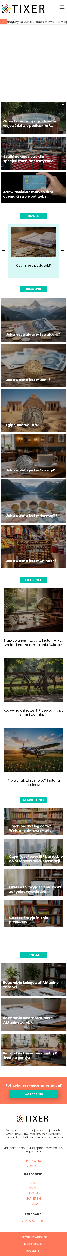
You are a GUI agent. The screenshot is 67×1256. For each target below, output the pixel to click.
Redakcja (33, 1161)
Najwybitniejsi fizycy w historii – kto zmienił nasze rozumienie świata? (33, 642)
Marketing (33, 800)
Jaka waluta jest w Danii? (28, 380)
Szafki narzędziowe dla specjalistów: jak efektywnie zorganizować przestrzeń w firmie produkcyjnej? (28, 158)
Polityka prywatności (33, 1237)
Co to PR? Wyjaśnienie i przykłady (29, 920)
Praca (33, 955)
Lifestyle (33, 580)
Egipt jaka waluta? (22, 425)
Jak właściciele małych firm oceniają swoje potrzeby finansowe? (28, 194)
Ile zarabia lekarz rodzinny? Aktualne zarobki (27, 1020)
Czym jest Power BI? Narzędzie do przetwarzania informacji (36, 858)
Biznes (34, 215)
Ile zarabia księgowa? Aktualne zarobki (31, 984)
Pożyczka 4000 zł (33, 1221)
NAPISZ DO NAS (33, 1094)
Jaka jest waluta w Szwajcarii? (33, 334)
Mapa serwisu (33, 1244)
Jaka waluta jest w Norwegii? (31, 515)
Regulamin (33, 1251)
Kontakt (33, 1166)
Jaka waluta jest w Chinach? (31, 561)
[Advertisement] (33, 63)
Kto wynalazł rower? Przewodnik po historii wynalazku (34, 712)
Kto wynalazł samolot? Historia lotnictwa (33, 782)
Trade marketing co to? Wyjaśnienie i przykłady (30, 828)
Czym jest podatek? (33, 265)
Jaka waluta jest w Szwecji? (30, 470)
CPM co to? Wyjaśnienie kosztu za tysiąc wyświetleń (36, 889)
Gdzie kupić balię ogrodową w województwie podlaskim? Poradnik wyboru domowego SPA (29, 123)
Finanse (33, 289)
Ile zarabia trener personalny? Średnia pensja (30, 1055)
